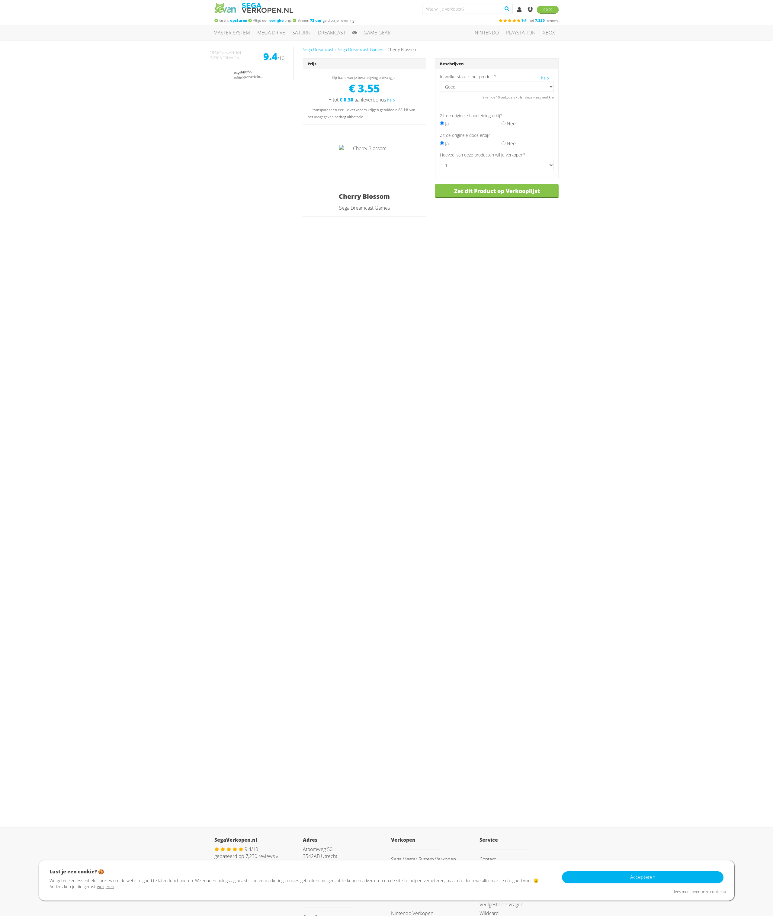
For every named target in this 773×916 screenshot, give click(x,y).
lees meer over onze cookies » (700, 891)
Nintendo (487, 32)
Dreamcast (331, 32)
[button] (493, 135)
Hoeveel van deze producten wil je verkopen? (482, 155)
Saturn (301, 32)
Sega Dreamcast (318, 49)
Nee (510, 123)
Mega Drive (271, 32)
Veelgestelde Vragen (501, 904)
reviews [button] (540, 20)
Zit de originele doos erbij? (465, 135)
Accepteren (642, 877)
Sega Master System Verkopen (423, 859)
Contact (488, 859)
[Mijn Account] (520, 10)
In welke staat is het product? (468, 76)
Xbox (549, 32)
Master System (231, 32)
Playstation (521, 32)
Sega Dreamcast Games (360, 49)
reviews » (261, 856)
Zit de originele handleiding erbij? (471, 115)
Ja (446, 123)
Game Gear (377, 32)
